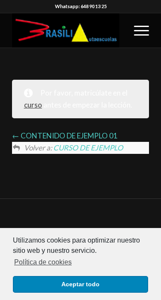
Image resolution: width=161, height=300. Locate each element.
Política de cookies (43, 262)
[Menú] (137, 30)
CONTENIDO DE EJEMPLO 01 (68, 135)
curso (33, 104)
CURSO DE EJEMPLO (88, 147)
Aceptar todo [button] (80, 284)
